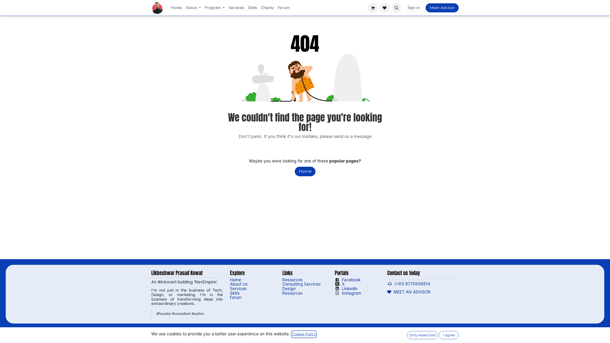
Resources (292, 279)
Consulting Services (301, 284)
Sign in (413, 7)
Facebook (351, 279)
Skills (235, 293)
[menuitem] (176, 8)
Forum (236, 297)
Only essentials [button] (422, 335)
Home (305, 171)
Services (238, 288)
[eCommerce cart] (373, 8)
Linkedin (350, 288)
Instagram (351, 293)
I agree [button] (449, 335)
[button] (396, 8)
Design (289, 288)
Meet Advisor (442, 7)
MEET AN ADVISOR (411, 292)
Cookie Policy (304, 334)
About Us (239, 284)
